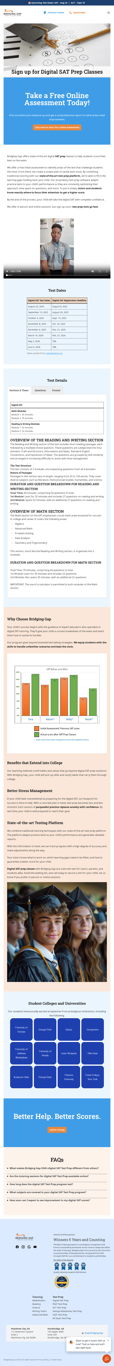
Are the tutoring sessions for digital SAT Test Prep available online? (49, 1176)
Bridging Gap (9, 1359)
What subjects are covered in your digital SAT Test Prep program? (48, 1192)
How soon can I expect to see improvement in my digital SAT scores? (50, 1200)
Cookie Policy (56, 1359)
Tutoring (37, 1297)
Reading (36, 1304)
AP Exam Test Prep (62, 1318)
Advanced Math (40, 1314)
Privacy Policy (43, 1359)
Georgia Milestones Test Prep (67, 1311)
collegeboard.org (53, 353)
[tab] (19, 390)
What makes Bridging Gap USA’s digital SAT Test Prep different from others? (54, 1168)
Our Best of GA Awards (63, 1260)
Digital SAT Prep (61, 1300)
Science (36, 1307)
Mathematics (38, 1300)
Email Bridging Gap (94, 1333)
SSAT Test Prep (60, 1314)
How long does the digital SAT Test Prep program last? (41, 1184)
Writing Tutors (39, 1311)
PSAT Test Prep (60, 1304)
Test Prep (58, 1297)
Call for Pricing (57, 1129)
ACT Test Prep (59, 1307)
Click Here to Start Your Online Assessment (57, 127)
